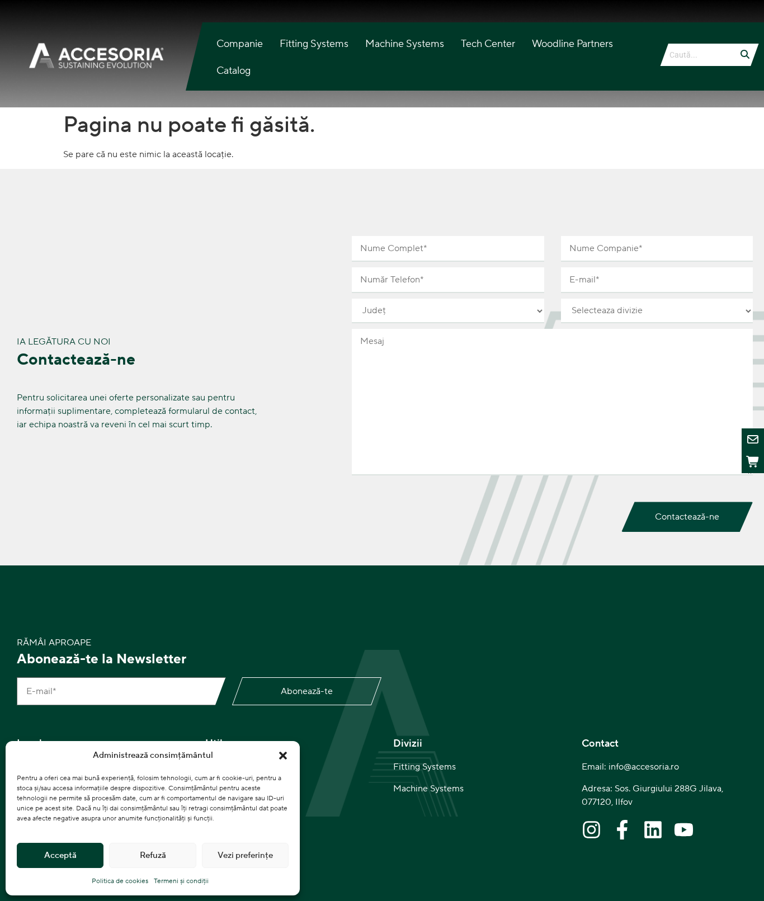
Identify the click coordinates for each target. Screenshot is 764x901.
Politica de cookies (120, 881)
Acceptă (60, 855)
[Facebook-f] (622, 829)
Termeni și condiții (181, 881)
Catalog (233, 70)
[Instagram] (591, 829)
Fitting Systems (314, 43)
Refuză (153, 855)
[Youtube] (684, 829)
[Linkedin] (653, 829)
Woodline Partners (572, 43)
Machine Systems (404, 43)
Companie (239, 43)
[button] (283, 755)
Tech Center (488, 43)
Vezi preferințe (245, 855)
